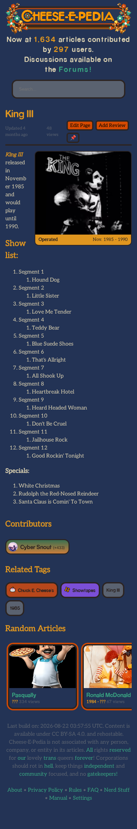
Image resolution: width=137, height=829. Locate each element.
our (22, 758)
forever (84, 758)
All (89, 750)
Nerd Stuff (117, 790)
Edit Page (80, 125)
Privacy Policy (45, 790)
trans (50, 758)
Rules (75, 790)
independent (99, 766)
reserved (120, 750)
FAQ (92, 790)
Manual (58, 798)
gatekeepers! (102, 774)
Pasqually (24, 694)
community (33, 774)
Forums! (75, 69)
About (14, 790)
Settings (82, 798)
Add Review (112, 125)
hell (48, 766)
